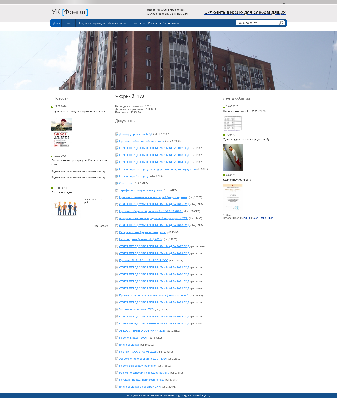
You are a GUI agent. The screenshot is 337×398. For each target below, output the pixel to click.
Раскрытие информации (164, 23)
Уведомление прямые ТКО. (136, 309)
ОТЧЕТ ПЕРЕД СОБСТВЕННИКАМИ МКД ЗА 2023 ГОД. (154, 302)
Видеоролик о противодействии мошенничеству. (78, 171)
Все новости (101, 226)
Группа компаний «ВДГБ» (196, 395)
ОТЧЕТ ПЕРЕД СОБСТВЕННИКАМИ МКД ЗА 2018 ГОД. (154, 253)
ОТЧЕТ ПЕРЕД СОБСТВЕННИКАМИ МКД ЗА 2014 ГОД (154, 162)
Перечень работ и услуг (134, 176)
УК (57, 12)
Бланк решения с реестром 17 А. (140, 386)
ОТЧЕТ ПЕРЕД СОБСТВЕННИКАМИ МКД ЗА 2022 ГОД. (154, 288)
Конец (264, 218)
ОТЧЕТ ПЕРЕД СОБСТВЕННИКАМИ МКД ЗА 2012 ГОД (154, 148)
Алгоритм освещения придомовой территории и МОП (153, 218)
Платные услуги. (62, 192)
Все (271, 218)
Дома (56, 23)
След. (255, 218)
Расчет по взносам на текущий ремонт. (144, 372)
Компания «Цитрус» (173, 395)
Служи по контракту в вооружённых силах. (78, 111)
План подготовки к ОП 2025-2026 (244, 111)
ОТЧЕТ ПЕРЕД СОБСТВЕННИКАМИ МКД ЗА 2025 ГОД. (154, 323)
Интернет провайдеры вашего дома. (142, 232)
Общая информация (91, 23)
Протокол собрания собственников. (142, 141)
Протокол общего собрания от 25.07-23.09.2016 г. (151, 211)
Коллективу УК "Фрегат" (238, 179)
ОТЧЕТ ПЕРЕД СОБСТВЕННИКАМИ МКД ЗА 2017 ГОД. (154, 246)
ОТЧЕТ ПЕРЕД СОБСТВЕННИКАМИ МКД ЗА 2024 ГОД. (154, 316)
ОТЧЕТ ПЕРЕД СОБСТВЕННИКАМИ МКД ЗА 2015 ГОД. (154, 204)
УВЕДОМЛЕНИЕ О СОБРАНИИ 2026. (142, 330)
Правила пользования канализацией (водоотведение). (154, 295)
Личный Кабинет (118, 23)
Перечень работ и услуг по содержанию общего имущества (157, 169)
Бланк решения (129, 344)
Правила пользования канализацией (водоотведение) (153, 197)
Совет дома (126, 183)
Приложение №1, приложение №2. (141, 379)
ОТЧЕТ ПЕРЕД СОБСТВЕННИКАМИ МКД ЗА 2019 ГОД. (154, 267)
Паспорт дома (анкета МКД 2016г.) (141, 239)
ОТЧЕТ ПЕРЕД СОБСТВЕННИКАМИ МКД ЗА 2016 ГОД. (154, 225)
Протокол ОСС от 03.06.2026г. (138, 351)
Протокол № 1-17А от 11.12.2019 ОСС (143, 260)
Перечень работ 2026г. (133, 337)
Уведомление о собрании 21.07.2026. (143, 358)
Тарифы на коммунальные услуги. (141, 190)
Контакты (139, 23)
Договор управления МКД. (136, 134)
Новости (69, 23)
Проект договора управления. (138, 365)
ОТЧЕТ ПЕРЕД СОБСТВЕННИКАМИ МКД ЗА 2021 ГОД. (154, 281)
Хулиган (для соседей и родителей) (246, 139)
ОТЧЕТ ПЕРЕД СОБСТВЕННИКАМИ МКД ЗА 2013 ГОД (154, 155)
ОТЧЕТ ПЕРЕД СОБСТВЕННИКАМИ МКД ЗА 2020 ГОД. (154, 274)
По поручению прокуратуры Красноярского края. (79, 162)
